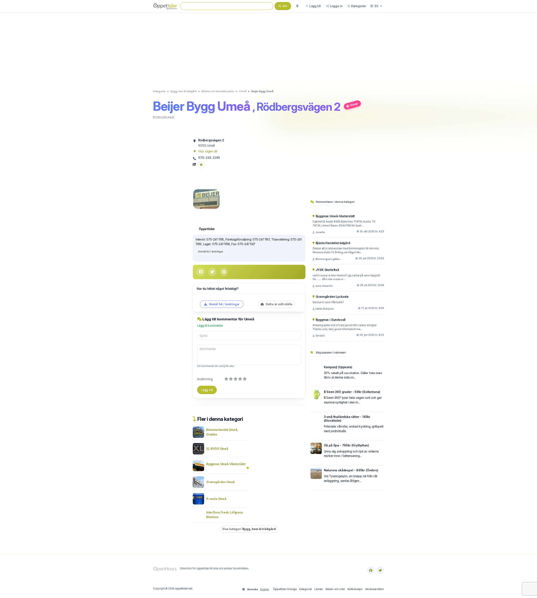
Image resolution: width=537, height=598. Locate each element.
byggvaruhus (163, 117)
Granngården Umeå (220, 482)
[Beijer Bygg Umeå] (206, 198)
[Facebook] (370, 570)
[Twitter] (380, 570)
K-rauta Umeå (216, 498)
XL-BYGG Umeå (217, 448)
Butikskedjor (355, 589)
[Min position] (297, 6)
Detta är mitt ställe (278, 304)
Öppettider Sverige (285, 589)
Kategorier (305, 589)
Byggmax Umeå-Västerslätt (225, 464)
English (264, 589)
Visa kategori (249, 529)
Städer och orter (335, 589)
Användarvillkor (374, 589)
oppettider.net (183, 588)
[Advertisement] (268, 46)
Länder (318, 589)
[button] (376, 6)
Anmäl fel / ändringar (210, 251)
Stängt (354, 104)
